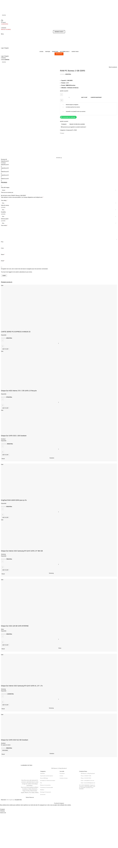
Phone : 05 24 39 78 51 (86, 778)
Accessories (42, 794)
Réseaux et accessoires (45, 785)
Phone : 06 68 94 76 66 (86, 775)
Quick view (6, 737)
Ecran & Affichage (44, 778)
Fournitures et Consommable (46, 787)
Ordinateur (42, 773)
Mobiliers (42, 789)
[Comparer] (2, 737)
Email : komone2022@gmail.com (88, 782)
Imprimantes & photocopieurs (46, 775)
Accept (2, 807)
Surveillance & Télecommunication (47, 780)
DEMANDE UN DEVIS (59, 31)
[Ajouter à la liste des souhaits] (10, 737)
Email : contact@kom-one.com (87, 780)
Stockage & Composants (45, 792)
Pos (41, 782)
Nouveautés (59, 53)
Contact (61, 775)
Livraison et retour (64, 778)
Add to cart (84, 97)
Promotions (62, 773)
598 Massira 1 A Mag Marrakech (88, 773)
